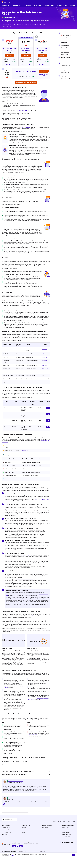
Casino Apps (4, 836)
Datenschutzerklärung (66, 832)
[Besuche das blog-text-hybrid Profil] (22, 846)
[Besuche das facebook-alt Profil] (15, 846)
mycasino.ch (44, 349)
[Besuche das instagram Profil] (20, 846)
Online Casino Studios (30, 615)
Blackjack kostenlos (65, 52)
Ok (73, 855)
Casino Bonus (17, 5)
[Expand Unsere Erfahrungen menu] (74, 60)
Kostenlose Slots (64, 50)
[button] (26, 761)
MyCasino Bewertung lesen (43, 75)
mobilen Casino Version (26, 555)
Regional (73, 5)
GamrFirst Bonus (45, 827)
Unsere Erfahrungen (65, 60)
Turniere (28, 5)
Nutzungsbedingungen (66, 830)
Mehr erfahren (11, 855)
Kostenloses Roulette (65, 47)
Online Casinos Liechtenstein (67, 78)
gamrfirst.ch (44, 357)
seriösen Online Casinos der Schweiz (24, 579)
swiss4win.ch (45, 368)
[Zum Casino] (26, 51)
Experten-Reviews (63, 5)
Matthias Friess (8, 17)
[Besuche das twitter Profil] (13, 846)
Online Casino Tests (26, 825)
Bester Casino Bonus (65, 40)
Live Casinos (64, 42)
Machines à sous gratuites (66, 67)
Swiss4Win (24, 830)
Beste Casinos (6, 5)
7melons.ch (44, 360)
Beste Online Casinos (67, 35)
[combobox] (15, 811)
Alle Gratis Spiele (64, 54)
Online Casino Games (25, 127)
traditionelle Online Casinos (22, 110)
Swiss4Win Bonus (45, 830)
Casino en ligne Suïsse (65, 65)
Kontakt (72, 2)
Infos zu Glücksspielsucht (66, 836)
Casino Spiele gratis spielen (35, 734)
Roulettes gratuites (65, 72)
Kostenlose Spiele (50, 5)
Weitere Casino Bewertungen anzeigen (25, 82)
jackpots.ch (44, 365)
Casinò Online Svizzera (65, 80)
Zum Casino (26, 55)
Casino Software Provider (6, 832)
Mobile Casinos (4, 834)
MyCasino (23, 832)
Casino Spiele (38, 5)
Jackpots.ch (25, 450)
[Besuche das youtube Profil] (17, 846)
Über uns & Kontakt (65, 827)
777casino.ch (45, 353)
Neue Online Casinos (65, 37)
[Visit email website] (4, 804)
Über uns (67, 2)
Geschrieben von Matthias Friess (15, 781)
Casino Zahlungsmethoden (6, 830)
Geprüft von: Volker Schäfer (14, 797)
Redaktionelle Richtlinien (66, 834)
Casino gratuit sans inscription (67, 70)
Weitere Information (26, 64)
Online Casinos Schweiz (7, 8)
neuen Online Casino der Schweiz (42, 499)
